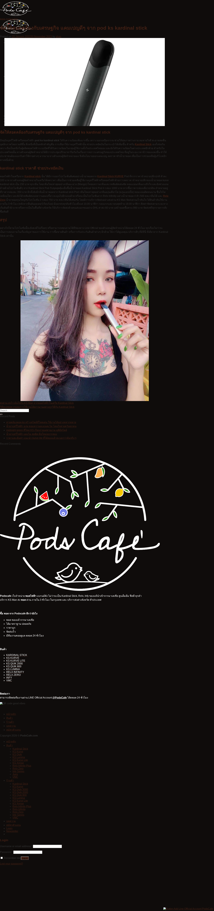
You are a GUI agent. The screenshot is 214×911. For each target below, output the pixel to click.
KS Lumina (19, 757)
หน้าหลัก (11, 714)
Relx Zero (18, 768)
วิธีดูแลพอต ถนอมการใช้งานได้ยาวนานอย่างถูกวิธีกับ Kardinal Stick (37, 407)
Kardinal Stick (12, 19)
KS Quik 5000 (20, 789)
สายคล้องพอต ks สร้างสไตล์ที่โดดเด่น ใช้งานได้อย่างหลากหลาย (41, 422)
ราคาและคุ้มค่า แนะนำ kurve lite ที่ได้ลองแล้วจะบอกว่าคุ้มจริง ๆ (41, 438)
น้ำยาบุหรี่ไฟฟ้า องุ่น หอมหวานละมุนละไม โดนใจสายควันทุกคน (41, 426)
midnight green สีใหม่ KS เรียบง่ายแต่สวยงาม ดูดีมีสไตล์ (36, 430)
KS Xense (18, 763)
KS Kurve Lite (20, 760)
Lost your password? (11, 863)
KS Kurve (18, 751)
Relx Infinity (19, 809)
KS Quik (17, 754)
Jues (15, 774)
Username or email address (16, 846)
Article (2, 19)
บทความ (11, 726)
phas (58, 36)
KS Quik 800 (20, 795)
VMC (15, 777)
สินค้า (9, 718)
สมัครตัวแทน (13, 729)
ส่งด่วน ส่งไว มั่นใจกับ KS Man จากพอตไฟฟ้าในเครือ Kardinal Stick (37, 403)
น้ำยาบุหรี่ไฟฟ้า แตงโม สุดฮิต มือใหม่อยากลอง (31, 434)
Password (6, 852)
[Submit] (1, 414)
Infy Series (18, 771)
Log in (25, 858)
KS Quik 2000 (20, 792)
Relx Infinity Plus (22, 765)
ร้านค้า (10, 722)
